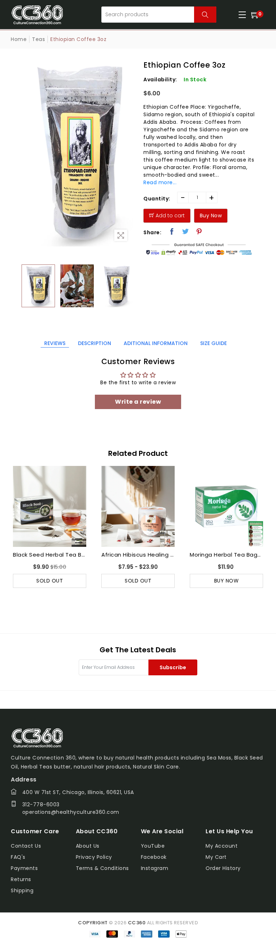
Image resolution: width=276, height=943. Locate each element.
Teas (38, 39)
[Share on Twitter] (185, 231)
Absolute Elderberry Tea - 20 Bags (226, 554)
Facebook (154, 857)
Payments (24, 868)
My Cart (216, 857)
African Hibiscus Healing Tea (49, 554)
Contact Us (26, 845)
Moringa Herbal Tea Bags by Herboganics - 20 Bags (138, 554)
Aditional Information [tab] (156, 343)
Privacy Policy (94, 857)
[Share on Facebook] (172, 231)
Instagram (155, 868)
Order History (223, 868)
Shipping (22, 890)
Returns (21, 879)
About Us (88, 845)
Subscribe (173, 667)
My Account (222, 845)
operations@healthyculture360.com (70, 812)
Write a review (138, 402)
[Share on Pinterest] (199, 231)
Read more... (159, 182)
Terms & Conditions (102, 868)
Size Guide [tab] (213, 343)
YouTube (153, 845)
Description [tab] (94, 343)
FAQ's (18, 857)
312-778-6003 (41, 804)
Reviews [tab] (54, 343)
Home (19, 39)
